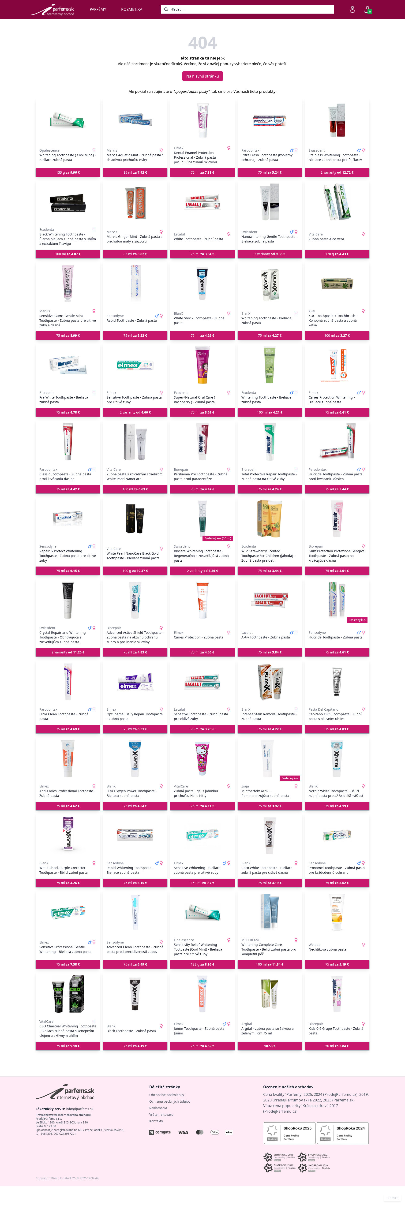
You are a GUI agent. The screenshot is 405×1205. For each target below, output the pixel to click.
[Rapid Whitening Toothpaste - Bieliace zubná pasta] (135, 835)
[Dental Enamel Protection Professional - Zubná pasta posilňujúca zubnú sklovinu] (202, 120)
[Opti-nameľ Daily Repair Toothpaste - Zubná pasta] (135, 682)
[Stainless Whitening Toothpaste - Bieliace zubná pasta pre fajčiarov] (337, 120)
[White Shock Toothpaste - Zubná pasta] (202, 283)
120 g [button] (337, 254)
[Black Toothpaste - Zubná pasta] (135, 994)
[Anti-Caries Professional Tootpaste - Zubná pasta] (67, 758)
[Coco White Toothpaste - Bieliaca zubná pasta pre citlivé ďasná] (269, 835)
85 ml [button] (135, 172)
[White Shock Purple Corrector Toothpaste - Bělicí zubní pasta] (67, 835)
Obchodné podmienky (166, 1095)
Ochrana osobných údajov (169, 1101)
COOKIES (392, 1198)
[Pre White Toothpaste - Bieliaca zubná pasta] (67, 365)
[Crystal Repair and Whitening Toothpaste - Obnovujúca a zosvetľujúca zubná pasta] (67, 600)
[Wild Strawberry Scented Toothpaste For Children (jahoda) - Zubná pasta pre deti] (269, 518)
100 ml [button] (68, 254)
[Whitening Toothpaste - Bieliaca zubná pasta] (269, 283)
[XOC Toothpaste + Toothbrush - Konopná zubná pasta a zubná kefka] (337, 283)
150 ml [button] (202, 882)
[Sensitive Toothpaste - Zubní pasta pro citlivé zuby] (202, 682)
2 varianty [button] (337, 172)
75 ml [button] (202, 172)
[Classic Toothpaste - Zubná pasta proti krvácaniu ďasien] (67, 442)
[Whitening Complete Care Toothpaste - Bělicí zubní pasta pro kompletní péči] (269, 912)
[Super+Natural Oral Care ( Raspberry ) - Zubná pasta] (202, 365)
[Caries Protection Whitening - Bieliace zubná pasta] (337, 365)
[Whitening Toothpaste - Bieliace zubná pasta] (269, 365)
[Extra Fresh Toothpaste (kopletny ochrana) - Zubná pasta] (269, 120)
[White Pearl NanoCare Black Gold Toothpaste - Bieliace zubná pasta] (135, 518)
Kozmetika (131, 9)
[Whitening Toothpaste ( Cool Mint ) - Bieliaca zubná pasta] (67, 120)
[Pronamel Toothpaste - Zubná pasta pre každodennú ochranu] (337, 835)
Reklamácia (158, 1108)
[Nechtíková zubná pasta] (337, 912)
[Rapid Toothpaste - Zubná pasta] (135, 283)
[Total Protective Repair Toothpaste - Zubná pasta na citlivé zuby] (269, 442)
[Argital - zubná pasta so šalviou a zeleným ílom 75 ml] (269, 994)
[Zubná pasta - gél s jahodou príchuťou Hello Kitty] (202, 758)
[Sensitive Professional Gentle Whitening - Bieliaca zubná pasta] (67, 912)
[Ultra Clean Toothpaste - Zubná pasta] (67, 682)
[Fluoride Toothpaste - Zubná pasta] (337, 600)
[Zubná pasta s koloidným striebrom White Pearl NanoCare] (135, 442)
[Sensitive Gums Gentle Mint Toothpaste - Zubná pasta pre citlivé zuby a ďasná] (67, 283)
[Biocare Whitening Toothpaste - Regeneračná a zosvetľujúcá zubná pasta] (202, 518)
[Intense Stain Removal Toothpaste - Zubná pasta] (269, 682)
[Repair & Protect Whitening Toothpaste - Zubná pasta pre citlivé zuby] (67, 518)
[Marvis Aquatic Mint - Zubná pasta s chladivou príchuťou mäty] (135, 120)
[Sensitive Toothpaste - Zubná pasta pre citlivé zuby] (135, 365)
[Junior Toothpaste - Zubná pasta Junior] (202, 994)
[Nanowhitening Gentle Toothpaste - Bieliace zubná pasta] (269, 202)
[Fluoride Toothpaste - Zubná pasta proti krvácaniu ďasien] (337, 442)
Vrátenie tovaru (161, 1114)
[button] (270, 1046)
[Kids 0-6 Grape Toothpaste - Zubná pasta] (337, 994)
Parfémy (98, 9)
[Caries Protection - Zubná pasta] (202, 600)
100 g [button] (135, 570)
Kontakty (156, 1121)
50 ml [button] (337, 1046)
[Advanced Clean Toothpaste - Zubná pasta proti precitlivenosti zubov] (135, 912)
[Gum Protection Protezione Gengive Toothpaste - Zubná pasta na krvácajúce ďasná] (337, 518)
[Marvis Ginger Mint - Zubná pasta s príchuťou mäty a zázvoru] (135, 202)
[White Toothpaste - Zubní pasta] (202, 202)
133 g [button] (68, 172)
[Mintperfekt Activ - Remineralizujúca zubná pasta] (269, 758)
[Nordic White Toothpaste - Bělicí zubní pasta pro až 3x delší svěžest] (337, 758)
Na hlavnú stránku (202, 76)
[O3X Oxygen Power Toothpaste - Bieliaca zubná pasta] (135, 758)
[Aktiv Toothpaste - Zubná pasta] (269, 600)
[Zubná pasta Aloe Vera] (337, 202)
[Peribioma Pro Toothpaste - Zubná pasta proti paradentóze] (202, 442)
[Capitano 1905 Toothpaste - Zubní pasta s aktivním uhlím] (337, 682)
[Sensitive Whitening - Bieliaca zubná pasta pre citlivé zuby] (202, 835)
